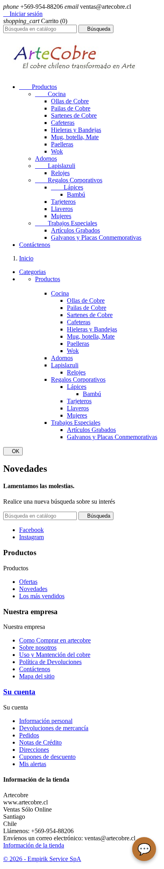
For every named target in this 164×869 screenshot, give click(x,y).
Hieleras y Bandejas (76, 129)
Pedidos (29, 735)
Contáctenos (34, 244)
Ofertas (28, 581)
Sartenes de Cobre (74, 115)
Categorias (32, 271)
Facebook (31, 529)
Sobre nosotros (38, 647)
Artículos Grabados (75, 230)
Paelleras (62, 144)
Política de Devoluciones (50, 661)
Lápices (67, 187)
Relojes (60, 172)
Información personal (45, 720)
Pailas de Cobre (70, 108)
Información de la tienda (33, 845)
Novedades (33, 588)
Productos (38, 86)
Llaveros (62, 208)
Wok (57, 151)
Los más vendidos (41, 596)
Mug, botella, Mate (75, 137)
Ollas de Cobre (70, 101)
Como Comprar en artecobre (55, 640)
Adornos (46, 158)
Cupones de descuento (47, 756)
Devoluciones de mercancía (53, 728)
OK (13, 451)
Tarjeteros (63, 201)
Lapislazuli (55, 165)
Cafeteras (62, 122)
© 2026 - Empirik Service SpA (42, 858)
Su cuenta (19, 692)
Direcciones (34, 749)
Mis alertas (32, 764)
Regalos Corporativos (68, 180)
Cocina (50, 94)
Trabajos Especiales (66, 223)
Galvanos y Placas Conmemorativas (96, 237)
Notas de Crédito (40, 742)
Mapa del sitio (37, 676)
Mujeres (61, 216)
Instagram (31, 537)
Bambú (76, 194)
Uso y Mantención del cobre (54, 654)
